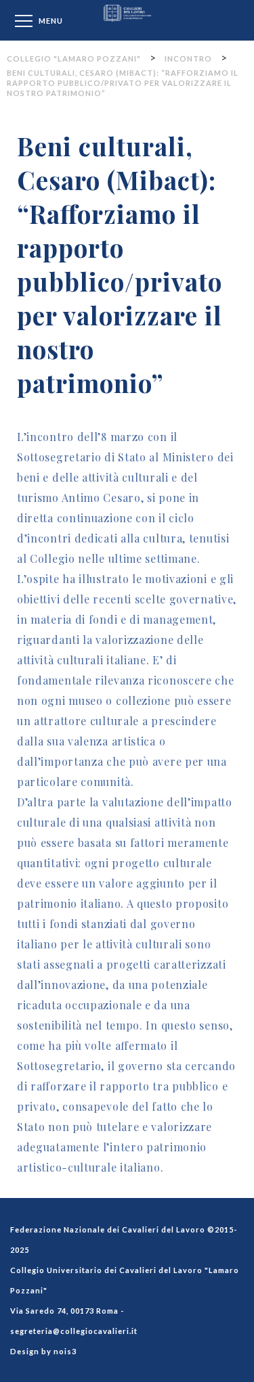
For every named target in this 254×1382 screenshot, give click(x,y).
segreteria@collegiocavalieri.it (73, 1331)
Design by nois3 (43, 1351)
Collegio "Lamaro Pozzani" (127, 20)
